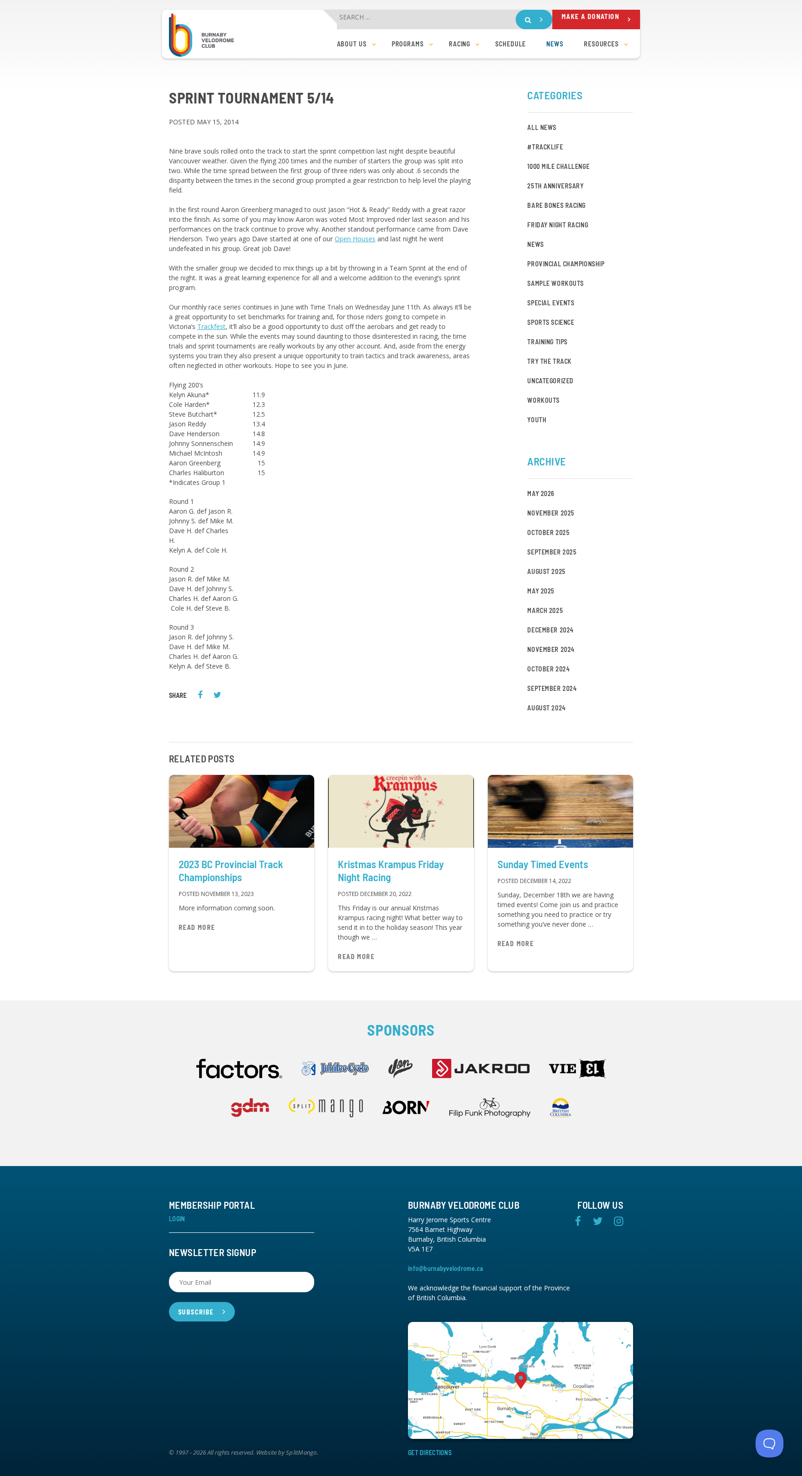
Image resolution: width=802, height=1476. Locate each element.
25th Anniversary (555, 186)
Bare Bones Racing (556, 205)
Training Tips (547, 342)
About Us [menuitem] (352, 44)
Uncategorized (550, 381)
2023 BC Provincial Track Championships (231, 870)
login (177, 1219)
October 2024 (548, 669)
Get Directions (430, 1453)
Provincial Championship (565, 264)
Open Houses (355, 238)
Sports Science (550, 322)
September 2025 (551, 552)
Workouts (543, 400)
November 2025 (550, 513)
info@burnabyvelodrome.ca (446, 1268)
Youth (536, 420)
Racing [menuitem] (459, 44)
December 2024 (550, 630)
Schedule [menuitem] (510, 44)
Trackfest (211, 326)
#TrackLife (545, 147)
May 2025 (540, 591)
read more (197, 927)
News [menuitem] (554, 44)
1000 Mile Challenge (558, 166)
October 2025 (548, 532)
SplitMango (301, 1453)
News (535, 244)
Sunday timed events (543, 863)
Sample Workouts (555, 283)
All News (541, 127)
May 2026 (540, 493)
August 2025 (546, 571)
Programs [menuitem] (408, 44)
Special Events (550, 303)
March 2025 (545, 610)
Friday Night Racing (557, 225)
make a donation (590, 16)
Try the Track (549, 361)
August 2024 (546, 708)
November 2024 (550, 649)
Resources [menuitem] (601, 44)
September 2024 (551, 688)
